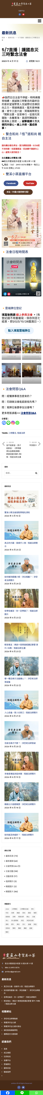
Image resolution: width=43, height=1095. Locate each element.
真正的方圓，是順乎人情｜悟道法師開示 (19, 986)
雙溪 (7, 932)
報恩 (35, 913)
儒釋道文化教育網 (11, 1034)
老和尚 (8, 928)
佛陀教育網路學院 (11, 1030)
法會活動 (10, 871)
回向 (23, 913)
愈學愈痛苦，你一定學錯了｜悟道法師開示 (20, 997)
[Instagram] (13, 423)
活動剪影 (10, 876)
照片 (12, 924)
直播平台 (7, 1060)
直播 (29, 924)
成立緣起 (7, 1053)
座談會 (8, 917)
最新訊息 (11, 38)
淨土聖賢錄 (14, 920)
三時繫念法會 (24, 909)
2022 (7, 909)
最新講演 (10, 861)
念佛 (14, 917)
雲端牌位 (7, 1064)
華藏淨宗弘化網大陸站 (12, 1026)
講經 (25, 928)
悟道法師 (21, 433)
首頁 (3, 38)
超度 (30, 928)
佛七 (32, 909)
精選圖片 (10, 886)
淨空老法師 (30, 920)
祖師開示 (10, 881)
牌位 (18, 924)
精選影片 (10, 891)
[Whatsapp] (17, 423)
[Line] (8, 423)
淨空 (22, 920)
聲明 (14, 928)
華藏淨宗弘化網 (10, 1023)
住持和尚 (7, 1057)
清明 (7, 924)
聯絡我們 (7, 1072)
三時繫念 (12, 433)
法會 (33, 917)
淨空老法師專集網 (11, 1019)
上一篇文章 (13, 450)
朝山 (28, 917)
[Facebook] (4, 423)
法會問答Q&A (28, 413)
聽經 (19, 928)
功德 (12, 913)
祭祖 (35, 924)
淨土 (7, 920)
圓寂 (29, 913)
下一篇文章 (33, 444)
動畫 (18, 913)
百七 (23, 924)
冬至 (7, 913)
